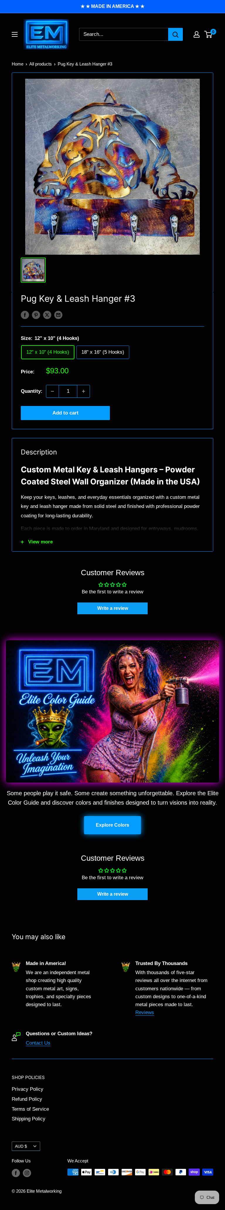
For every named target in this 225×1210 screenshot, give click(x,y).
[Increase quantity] (83, 391)
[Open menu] (15, 34)
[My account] (197, 34)
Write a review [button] (112, 608)
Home (17, 63)
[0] (208, 34)
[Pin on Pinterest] (36, 314)
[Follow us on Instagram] (27, 1173)
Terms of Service (30, 1109)
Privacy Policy (27, 1089)
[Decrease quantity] (52, 391)
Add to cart (65, 413)
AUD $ (21, 1146)
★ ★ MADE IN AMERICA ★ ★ (112, 6)
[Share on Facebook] (25, 314)
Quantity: (31, 391)
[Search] (175, 34)
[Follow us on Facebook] (16, 1173)
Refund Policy (27, 1099)
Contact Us (38, 1043)
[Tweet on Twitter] (47, 314)
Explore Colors (112, 825)
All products (40, 63)
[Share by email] (58, 314)
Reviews (144, 1012)
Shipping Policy (28, 1119)
